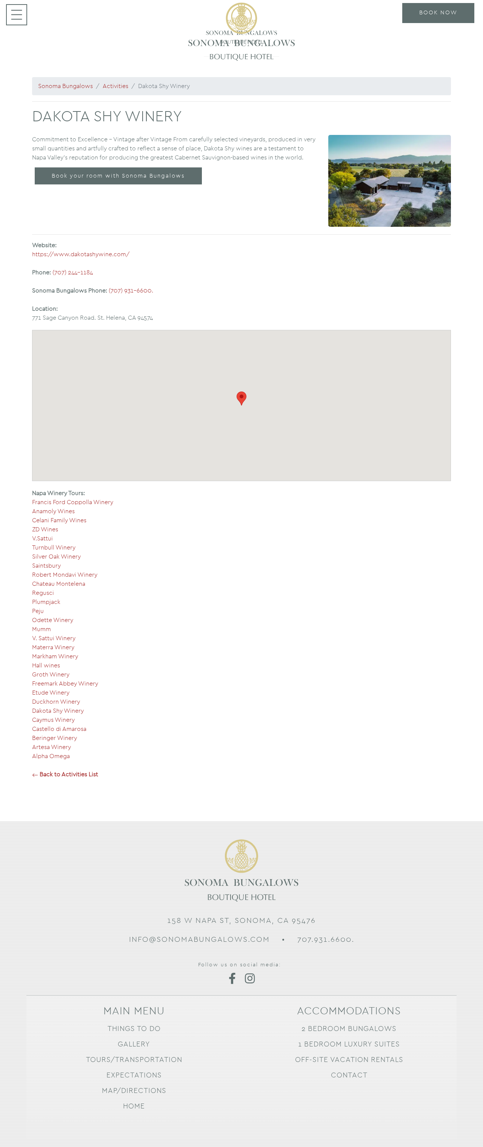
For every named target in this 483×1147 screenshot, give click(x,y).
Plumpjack (46, 602)
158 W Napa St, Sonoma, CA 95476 (241, 920)
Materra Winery (53, 647)
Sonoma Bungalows (65, 86)
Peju (38, 611)
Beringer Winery (54, 738)
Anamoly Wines (53, 511)
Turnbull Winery (53, 548)
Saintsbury (46, 566)
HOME (134, 1106)
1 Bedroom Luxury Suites (349, 1044)
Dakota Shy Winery (58, 711)
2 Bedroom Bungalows (349, 1028)
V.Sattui (42, 539)
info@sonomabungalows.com (199, 939)
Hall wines (46, 666)
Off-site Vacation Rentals (349, 1059)
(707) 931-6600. (131, 291)
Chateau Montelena (58, 584)
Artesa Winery (51, 747)
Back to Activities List (68, 774)
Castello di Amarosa (59, 729)
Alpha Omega (51, 756)
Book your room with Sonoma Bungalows (118, 176)
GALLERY (134, 1044)
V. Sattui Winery (53, 638)
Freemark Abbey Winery (65, 684)
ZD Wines (45, 529)
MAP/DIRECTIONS (134, 1090)
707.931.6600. (325, 939)
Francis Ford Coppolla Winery (72, 502)
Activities (115, 86)
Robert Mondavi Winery (64, 575)
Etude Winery (50, 693)
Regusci (43, 593)
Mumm (41, 629)
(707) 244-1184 (72, 272)
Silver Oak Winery (56, 557)
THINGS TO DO (134, 1028)
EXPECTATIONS (134, 1075)
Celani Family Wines (59, 520)
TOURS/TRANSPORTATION (134, 1059)
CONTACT (349, 1075)
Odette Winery (52, 620)
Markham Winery (55, 656)
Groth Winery (50, 675)
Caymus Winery (53, 720)
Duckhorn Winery (56, 702)
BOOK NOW (438, 12)
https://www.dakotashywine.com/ (81, 254)
